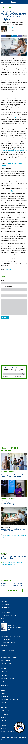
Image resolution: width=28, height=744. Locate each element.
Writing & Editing (6, 671)
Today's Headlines (6, 376)
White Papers (5, 710)
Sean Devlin (12, 27)
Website (3, 293)
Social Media (5, 666)
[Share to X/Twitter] (8, 36)
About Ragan (5, 604)
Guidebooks (4, 693)
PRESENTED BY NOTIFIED (7, 580)
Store (2, 621)
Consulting (4, 702)
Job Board (4, 705)
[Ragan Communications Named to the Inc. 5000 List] (19, 727)
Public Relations (6, 660)
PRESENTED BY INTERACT (7, 471)
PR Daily (3, 681)
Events (3, 688)
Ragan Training (5, 639)
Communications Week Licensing (11, 699)
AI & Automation (6, 663)
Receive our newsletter (8, 615)
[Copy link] (24, 36)
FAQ (2, 610)
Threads (3, 720)
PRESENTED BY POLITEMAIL (8, 498)
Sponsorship (5, 707)
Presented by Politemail (8, 526)
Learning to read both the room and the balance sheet (13, 557)
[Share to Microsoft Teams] (19, 36)
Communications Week (8, 678)
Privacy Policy (5, 612)
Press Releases (5, 607)
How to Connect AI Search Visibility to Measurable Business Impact (13, 584)
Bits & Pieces (4, 648)
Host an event (5, 696)
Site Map (3, 618)
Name (2, 280)
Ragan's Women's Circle (8, 650)
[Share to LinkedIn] (14, 36)
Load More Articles (14, 590)
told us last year (16, 117)
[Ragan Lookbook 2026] (11, 627)
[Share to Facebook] (3, 36)
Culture (3, 669)
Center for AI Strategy (8, 642)
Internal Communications (9, 657)
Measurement (6, 8)
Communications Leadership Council (12, 636)
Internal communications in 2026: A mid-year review (14, 530)
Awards (3, 690)
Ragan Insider (5, 645)
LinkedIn (3, 717)
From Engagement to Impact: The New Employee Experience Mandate (14, 475)
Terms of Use (22, 376)
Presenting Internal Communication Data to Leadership (14, 503)
